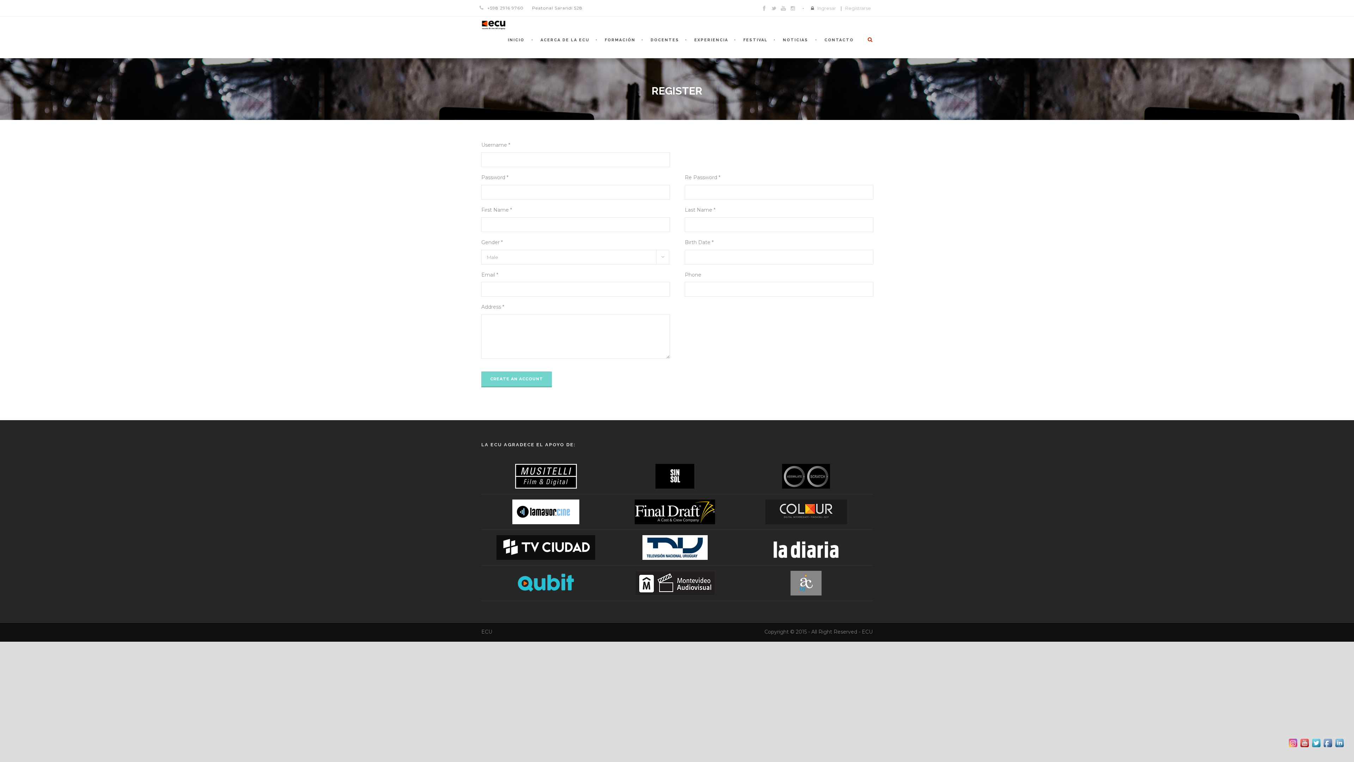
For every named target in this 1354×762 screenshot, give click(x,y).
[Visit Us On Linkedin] (1339, 742)
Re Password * (702, 177)
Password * (494, 177)
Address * (492, 307)
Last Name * (700, 210)
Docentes (665, 40)
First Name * (496, 210)
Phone (693, 275)
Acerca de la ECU (565, 40)
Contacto (839, 40)
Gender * (492, 242)
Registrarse (858, 8)
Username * (495, 145)
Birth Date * (699, 242)
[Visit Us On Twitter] (1316, 742)
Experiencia (711, 40)
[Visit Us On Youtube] (1304, 742)
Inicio (516, 40)
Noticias (795, 40)
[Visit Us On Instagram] (1293, 742)
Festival (755, 40)
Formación (620, 40)
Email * (489, 275)
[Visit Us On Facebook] (1328, 742)
